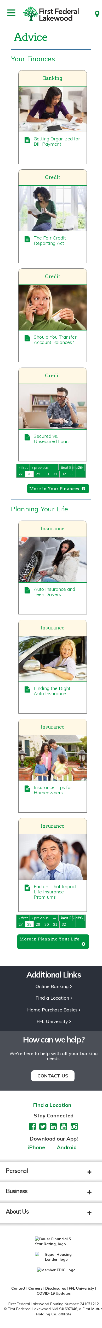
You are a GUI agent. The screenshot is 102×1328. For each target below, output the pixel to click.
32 (64, 474)
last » (79, 467)
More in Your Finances (54, 488)
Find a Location (52, 998)
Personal (17, 1170)
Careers (35, 1288)
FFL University (52, 1021)
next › (65, 467)
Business (16, 1191)
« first (23, 467)
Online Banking (52, 986)
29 (38, 474)
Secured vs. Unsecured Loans (52, 438)
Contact (18, 1288)
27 (21, 474)
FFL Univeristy (81, 1288)
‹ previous (40, 467)
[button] (93, 1172)
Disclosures (55, 1288)
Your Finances (33, 58)
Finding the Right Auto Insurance (52, 690)
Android (67, 1147)
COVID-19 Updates (54, 1293)
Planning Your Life (39, 509)
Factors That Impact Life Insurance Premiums (55, 891)
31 (55, 474)
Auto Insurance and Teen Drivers (54, 591)
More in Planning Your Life (49, 939)
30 (46, 474)
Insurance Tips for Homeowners (53, 790)
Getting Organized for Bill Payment (57, 141)
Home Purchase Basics (52, 1010)
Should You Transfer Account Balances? (55, 339)
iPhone (36, 1147)
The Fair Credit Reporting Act (50, 240)
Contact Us (52, 1076)
